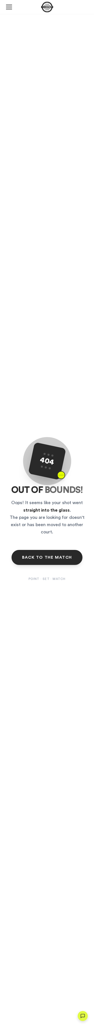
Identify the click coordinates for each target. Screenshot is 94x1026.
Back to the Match (47, 557)
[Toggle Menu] (9, 7)
